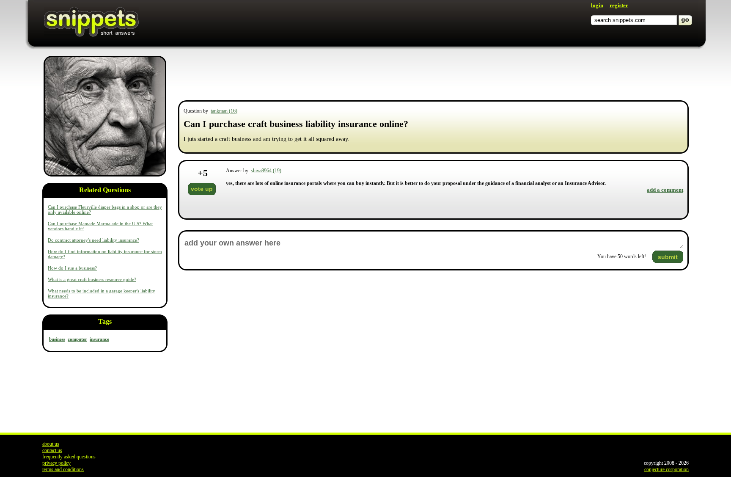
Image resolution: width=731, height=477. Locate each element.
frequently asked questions (69, 457)
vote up (202, 188)
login (597, 5)
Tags (105, 321)
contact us (52, 450)
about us (50, 444)
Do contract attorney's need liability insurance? (93, 240)
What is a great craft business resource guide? (92, 279)
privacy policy (56, 463)
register (619, 5)
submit (668, 257)
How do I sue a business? (72, 267)
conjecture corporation (666, 469)
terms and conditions (63, 469)
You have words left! (621, 256)
